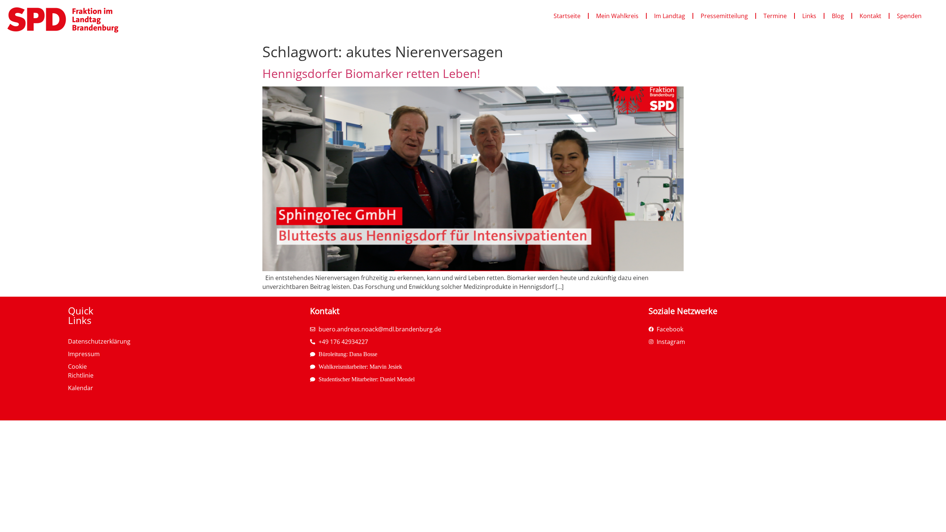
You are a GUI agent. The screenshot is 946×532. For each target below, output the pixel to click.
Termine (775, 16)
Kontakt (870, 16)
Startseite (567, 16)
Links (809, 16)
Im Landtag (669, 16)
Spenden (909, 16)
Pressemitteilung (724, 16)
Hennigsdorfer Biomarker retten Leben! (371, 73)
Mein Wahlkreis (617, 16)
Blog (838, 16)
